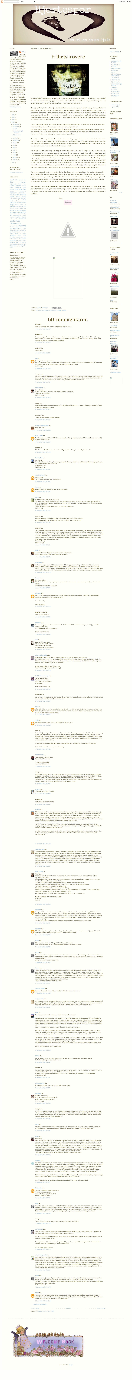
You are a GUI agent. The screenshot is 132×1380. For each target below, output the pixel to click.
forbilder (12, 191)
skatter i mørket (20, 233)
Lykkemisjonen (39, 1083)
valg (25, 244)
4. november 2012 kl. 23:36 (43, 670)
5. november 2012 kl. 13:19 (43, 766)
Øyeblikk (37, 1160)
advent (12, 180)
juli (14, 145)
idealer (16, 204)
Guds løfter (20, 202)
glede (17, 200)
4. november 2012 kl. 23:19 (43, 634)
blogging (23, 182)
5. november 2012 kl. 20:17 (43, 1007)
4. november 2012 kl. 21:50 (43, 572)
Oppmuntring (15, 223)
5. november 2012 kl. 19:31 (43, 947)
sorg (25, 237)
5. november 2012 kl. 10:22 (43, 725)
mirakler (24, 215)
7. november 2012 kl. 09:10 (43, 1213)
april (14, 152)
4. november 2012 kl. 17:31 (43, 353)
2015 (13, 115)
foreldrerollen (22, 193)
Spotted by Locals (115, 372)
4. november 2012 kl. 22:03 (43, 588)
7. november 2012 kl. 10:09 (43, 1223)
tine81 (37, 1292)
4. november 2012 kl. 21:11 (42, 545)
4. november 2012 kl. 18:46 (43, 442)
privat (25, 228)
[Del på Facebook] (59, 308)
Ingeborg (37, 622)
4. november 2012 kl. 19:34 (43, 469)
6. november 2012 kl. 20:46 (43, 1119)
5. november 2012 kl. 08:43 (43, 701)
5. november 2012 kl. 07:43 (43, 689)
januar (15, 159)
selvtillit (22, 232)
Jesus (21, 204)
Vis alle (120, 192)
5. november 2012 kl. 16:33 (43, 866)
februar (15, 157)
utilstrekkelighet (14, 244)
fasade (20, 189)
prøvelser (13, 230)
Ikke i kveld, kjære (116, 68)
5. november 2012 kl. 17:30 (43, 923)
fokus (24, 189)
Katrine (37, 809)
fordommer (23, 191)
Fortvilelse (16, 194)
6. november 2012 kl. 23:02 (43, 1155)
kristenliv (12, 208)
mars (14, 155)
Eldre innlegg (101, 1308)
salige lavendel (39, 849)
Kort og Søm (39, 458)
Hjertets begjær (115, 82)
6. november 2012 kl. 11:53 (42, 1077)
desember (16, 124)
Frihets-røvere (17, 135)
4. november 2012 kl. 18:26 (43, 420)
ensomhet (12, 189)
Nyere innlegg (35, 1308)
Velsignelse (13, 246)
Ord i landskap (114, 286)
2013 (13, 119)
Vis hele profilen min (15, 107)
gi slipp (21, 198)
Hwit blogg (113, 137)
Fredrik (37, 789)
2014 (13, 117)
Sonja (37, 487)
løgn (25, 208)
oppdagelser (22, 219)
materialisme (20, 210)
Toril (36, 640)
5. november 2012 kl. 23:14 (43, 1062)
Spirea (39, 307)
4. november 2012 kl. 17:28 (43, 329)
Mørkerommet (114, 268)
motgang (17, 217)
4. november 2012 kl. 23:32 (43, 649)
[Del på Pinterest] (61, 308)
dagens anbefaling (15, 185)
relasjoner (23, 230)
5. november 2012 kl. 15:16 (43, 804)
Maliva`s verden (115, 312)
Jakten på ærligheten (114, 88)
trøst (23, 242)
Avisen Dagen (115, 105)
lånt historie (13, 210)
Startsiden (68, 1308)
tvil (25, 242)
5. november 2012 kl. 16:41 (43, 904)
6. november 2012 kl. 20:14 (43, 1103)
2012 (13, 122)
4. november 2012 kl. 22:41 (43, 617)
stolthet (11, 238)
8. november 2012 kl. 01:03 (43, 1249)
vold (18, 246)
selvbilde (64, 310)
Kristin (37, 1056)
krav (40, 310)
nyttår (11, 218)
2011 (13, 163)
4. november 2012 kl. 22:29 (43, 607)
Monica (37, 578)
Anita (36, 1012)
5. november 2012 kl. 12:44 (43, 749)
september (16, 140)
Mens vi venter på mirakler (18, 131)
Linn (36, 358)
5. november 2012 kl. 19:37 (43, 983)
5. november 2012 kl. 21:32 (43, 1050)
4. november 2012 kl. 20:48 (43, 522)
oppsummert (39, 1229)
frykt (17, 198)
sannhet (12, 232)
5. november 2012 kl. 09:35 (43, 715)
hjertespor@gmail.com (16, 172)
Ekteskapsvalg (115, 91)
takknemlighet (14, 240)
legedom (20, 208)
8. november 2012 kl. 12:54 (43, 1270)
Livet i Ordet (113, 216)
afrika (16, 179)
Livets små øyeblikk (41, 655)
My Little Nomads (115, 330)
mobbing (12, 217)
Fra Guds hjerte (114, 230)
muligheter (23, 217)
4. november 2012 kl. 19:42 (43, 481)
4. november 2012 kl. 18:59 (43, 452)
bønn (19, 184)
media (24, 210)
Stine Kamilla (39, 435)
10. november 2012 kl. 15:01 (43, 1287)
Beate (37, 1136)
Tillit (17, 242)
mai (14, 150)
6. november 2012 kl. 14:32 (43, 1088)
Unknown (38, 593)
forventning (23, 194)
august (15, 143)
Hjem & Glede (39, 871)
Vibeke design (114, 166)
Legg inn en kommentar (40, 1304)
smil (22, 237)
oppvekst (12, 226)
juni (14, 147)
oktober (15, 138)
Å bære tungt (115, 93)
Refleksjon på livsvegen (42, 676)
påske (17, 230)
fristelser (24, 196)
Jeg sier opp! (115, 77)
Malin (36, 550)
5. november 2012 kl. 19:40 (43, 993)
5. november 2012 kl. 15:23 (43, 843)
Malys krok (38, 562)
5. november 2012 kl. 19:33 (43, 962)
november (16, 126)
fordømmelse (13, 193)
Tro (20, 242)
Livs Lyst (113, 122)
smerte (18, 237)
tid (25, 240)
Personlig (59, 310)
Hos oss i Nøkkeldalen (41, 425)
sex (25, 232)
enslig (25, 187)
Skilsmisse (13, 235)
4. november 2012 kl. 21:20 (43, 557)
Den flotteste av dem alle (115, 65)
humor (24, 202)
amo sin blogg (39, 754)
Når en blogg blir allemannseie (116, 74)
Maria (37, 497)
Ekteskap (18, 187)
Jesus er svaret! (40, 988)
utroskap (20, 244)
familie (16, 189)
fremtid (12, 196)
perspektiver (15, 228)
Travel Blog (113, 325)
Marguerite (38, 1188)
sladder (19, 235)
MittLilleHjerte (39, 387)
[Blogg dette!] (55, 308)
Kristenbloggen (114, 207)
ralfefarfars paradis (41, 1255)
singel (11, 233)
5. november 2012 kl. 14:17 (43, 783)
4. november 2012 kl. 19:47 (43, 491)
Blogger (71, 1365)
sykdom (24, 239)
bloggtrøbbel (13, 184)
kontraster (18, 206)
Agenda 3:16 (22, 179)
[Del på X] (57, 308)
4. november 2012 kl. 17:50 (43, 382)
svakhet (20, 238)
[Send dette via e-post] (53, 308)
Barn (12, 182)
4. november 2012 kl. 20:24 (43, 510)
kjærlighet (12, 206)
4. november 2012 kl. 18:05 (43, 397)
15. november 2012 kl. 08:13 (43, 1301)
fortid (11, 194)
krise (25, 206)
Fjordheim (38, 1093)
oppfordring (53, 310)
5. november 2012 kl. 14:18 (43, 794)
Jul (25, 204)
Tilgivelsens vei (115, 80)
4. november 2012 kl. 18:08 (43, 409)
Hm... (111, 300)
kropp (16, 208)
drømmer (24, 185)
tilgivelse (12, 242)
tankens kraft (21, 240)
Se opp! (15, 128)
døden (11, 187)
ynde (36, 1203)
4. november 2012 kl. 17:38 (43, 368)
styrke (15, 239)
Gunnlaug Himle (40, 475)
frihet (37, 310)
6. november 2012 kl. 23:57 (43, 1182)
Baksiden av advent (114, 71)
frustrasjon (13, 198)
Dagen (24, 184)
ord (16, 226)
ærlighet (22, 246)
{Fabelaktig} (113, 180)
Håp (12, 204)
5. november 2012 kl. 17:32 (43, 935)
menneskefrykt (46, 310)
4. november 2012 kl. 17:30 (43, 343)
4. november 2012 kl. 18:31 (43, 430)
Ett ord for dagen (115, 212)
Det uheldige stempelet (115, 96)
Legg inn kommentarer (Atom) (46, 1311)
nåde (16, 218)
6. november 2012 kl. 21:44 (43, 1130)
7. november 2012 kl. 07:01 (43, 1198)
